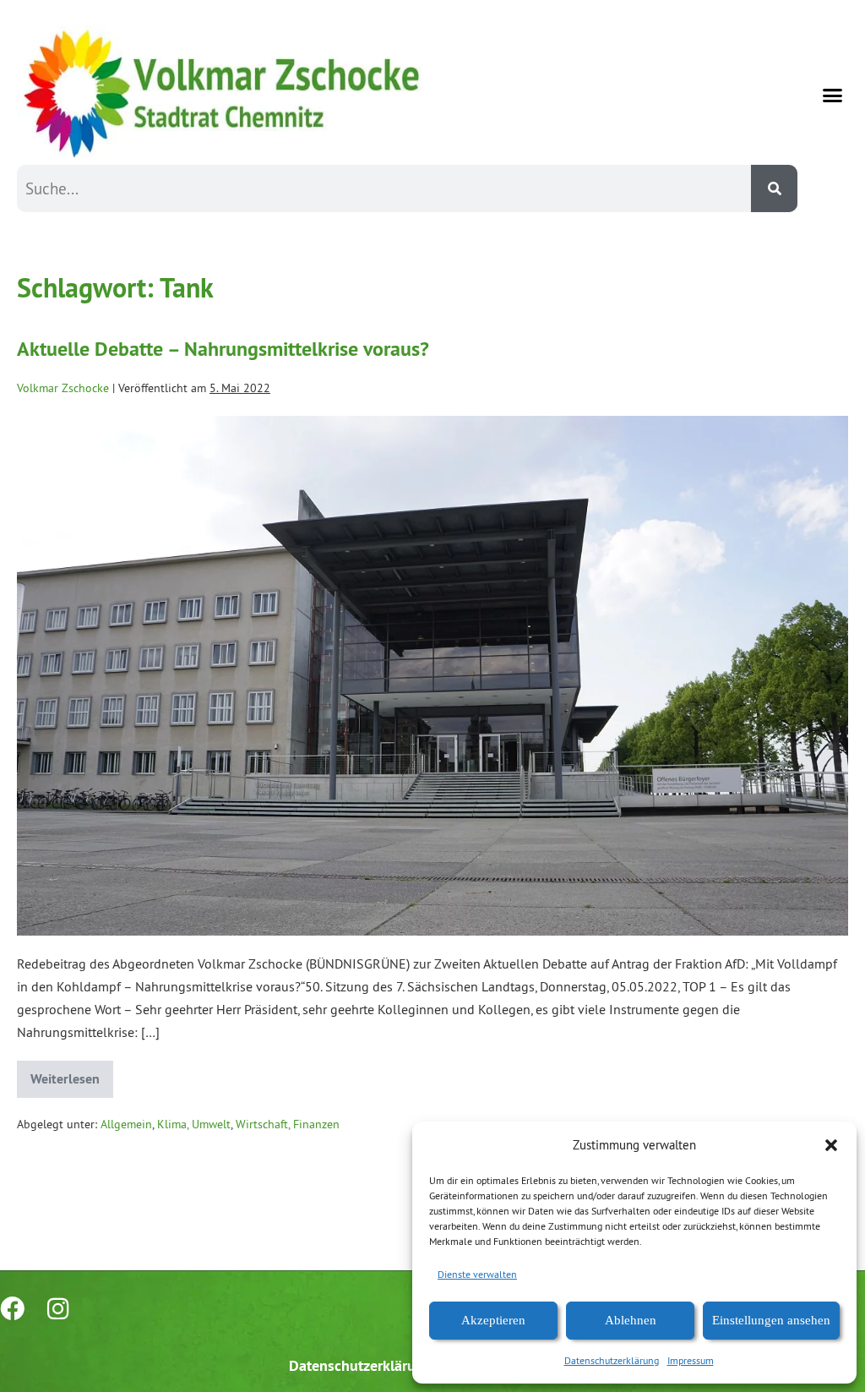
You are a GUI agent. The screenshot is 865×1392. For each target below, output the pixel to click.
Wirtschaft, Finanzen (288, 1124)
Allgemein (126, 1124)
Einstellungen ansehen (771, 1320)
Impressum (690, 1360)
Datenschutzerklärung (611, 1360)
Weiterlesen (71, 1074)
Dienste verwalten (477, 1274)
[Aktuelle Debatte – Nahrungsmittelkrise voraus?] (432, 676)
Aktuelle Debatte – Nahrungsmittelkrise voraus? (223, 349)
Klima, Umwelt (194, 1124)
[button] (831, 1145)
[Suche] (774, 188)
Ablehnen (630, 1320)
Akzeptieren (493, 1320)
